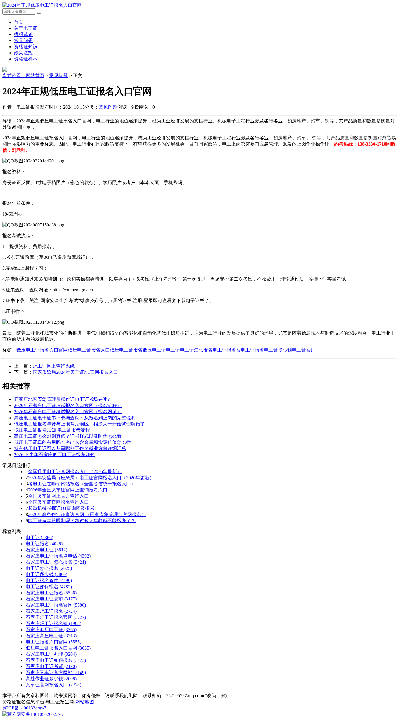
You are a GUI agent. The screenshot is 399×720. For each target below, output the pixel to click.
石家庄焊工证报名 (51, 611)
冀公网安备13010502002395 (35, 714)
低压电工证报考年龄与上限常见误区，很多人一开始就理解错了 (79, 423)
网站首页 (35, 75)
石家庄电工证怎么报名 (56, 562)
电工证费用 (303, 349)
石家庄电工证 (46, 549)
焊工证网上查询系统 (54, 366)
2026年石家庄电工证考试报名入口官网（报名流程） (68, 405)
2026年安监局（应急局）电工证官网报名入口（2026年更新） (91, 477)
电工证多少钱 (278, 349)
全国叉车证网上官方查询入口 (58, 496)
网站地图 (84, 701)
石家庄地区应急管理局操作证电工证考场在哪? (62, 399)
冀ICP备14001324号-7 (24, 707)
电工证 (173, 349)
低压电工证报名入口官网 (42, 349)
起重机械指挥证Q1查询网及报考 (61, 508)
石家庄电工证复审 (51, 598)
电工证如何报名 (49, 586)
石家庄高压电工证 (51, 635)
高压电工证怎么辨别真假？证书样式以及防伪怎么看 (68, 436)
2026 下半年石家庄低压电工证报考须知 (54, 454)
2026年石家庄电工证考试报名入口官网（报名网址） (68, 411)
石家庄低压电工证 (51, 629)
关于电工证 (25, 28)
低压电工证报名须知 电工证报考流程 (52, 430)
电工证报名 (252, 349)
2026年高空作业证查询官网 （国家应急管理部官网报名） (87, 514)
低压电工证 (154, 349)
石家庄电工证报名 (51, 592)
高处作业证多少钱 (51, 678)
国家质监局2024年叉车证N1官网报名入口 (75, 372)
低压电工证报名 (126, 349)
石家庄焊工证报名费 (53, 623)
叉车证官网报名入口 (53, 684)
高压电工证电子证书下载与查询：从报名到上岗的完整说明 (75, 417)
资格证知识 (25, 46)
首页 (18, 22)
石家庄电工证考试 (51, 666)
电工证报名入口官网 (53, 641)
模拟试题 (23, 34)
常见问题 (23, 40)
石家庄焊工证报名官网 (56, 617)
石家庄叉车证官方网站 (56, 672)
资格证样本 (25, 58)
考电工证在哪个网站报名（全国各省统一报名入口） (82, 483)
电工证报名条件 (49, 580)
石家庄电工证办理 (51, 654)
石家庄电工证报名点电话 (58, 555)
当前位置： (14, 75)
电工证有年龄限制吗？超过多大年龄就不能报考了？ (82, 520)
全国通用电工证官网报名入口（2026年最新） (75, 471)
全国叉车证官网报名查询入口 (58, 502)
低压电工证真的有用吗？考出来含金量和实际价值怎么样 (72, 442)
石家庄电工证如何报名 (56, 660)
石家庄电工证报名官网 (56, 605)
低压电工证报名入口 (89, 349)
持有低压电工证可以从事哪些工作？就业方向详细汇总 (70, 448)
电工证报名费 (227, 349)
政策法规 (23, 52)
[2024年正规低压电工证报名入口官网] (42, 5)
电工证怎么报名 (196, 349)
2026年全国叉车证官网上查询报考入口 (67, 489)
